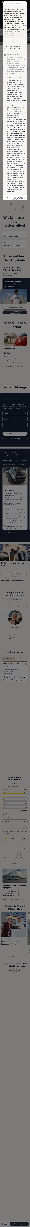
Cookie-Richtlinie (13, 41)
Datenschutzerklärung (10, 43)
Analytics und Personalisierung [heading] (16, 78)
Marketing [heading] (10, 105)
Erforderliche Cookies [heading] (13, 55)
